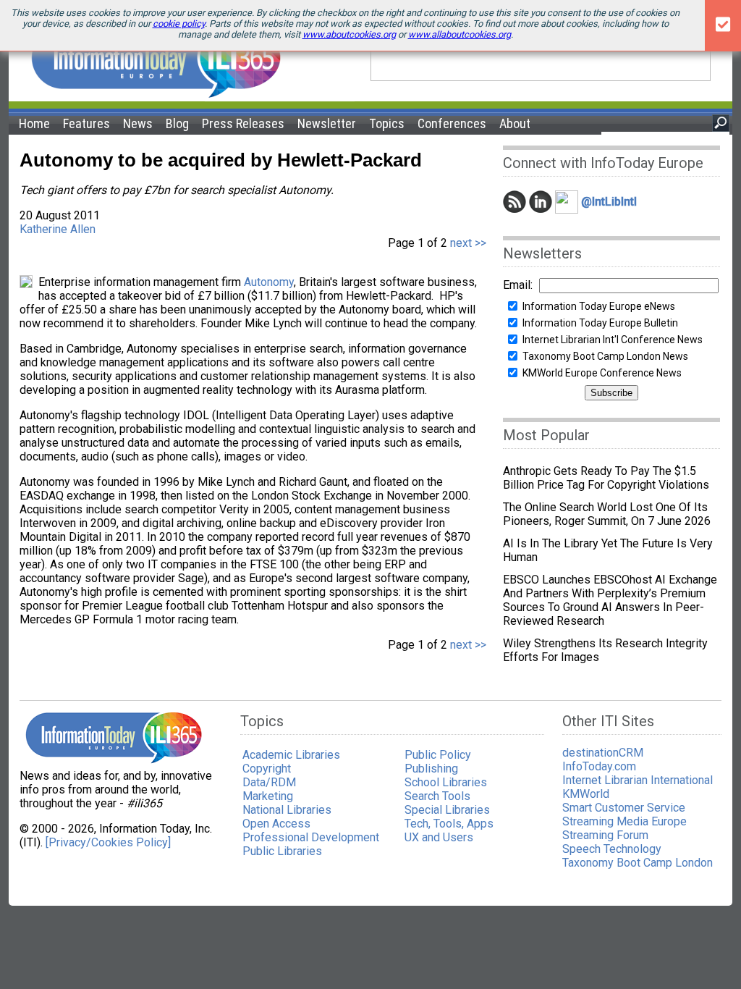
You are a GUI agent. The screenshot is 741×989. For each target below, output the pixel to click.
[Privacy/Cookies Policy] (108, 842)
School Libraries (446, 782)
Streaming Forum (605, 835)
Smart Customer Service (623, 808)
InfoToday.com (599, 766)
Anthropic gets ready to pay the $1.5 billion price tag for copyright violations (606, 478)
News (138, 123)
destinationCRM (602, 752)
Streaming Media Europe (624, 821)
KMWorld (585, 794)
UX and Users (439, 837)
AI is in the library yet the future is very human (608, 550)
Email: (518, 285)
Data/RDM (269, 782)
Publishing (431, 768)
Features (86, 123)
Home (34, 123)
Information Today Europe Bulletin (600, 323)
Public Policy (438, 755)
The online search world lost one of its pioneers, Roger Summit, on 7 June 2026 (607, 514)
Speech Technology (611, 849)
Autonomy (269, 282)
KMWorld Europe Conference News (602, 373)
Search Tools (437, 796)
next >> (466, 243)
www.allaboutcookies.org (459, 34)
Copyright (266, 768)
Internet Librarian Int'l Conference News (612, 339)
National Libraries (286, 810)
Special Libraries (447, 810)
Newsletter (326, 123)
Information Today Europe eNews (598, 306)
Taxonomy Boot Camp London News (605, 356)
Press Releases (243, 123)
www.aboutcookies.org (349, 34)
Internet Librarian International (637, 780)
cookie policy (179, 23)
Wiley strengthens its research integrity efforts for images (605, 650)
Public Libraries (282, 851)
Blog (177, 123)
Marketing (267, 796)
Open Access (276, 823)
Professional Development (310, 837)
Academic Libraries (291, 755)
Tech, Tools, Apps (449, 823)
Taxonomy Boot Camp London (637, 863)
